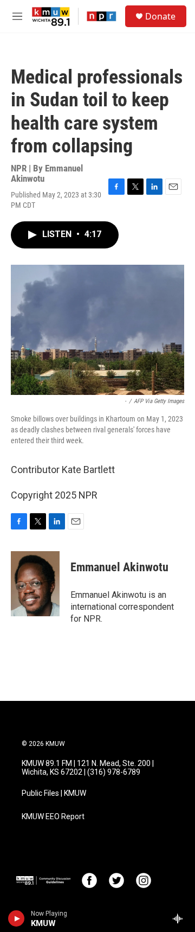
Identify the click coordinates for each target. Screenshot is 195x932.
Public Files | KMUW (54, 793)
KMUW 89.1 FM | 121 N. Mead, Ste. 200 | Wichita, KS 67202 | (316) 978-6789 (88, 767)
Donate (160, 16)
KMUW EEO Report (53, 817)
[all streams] (180, 918)
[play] (16, 918)
